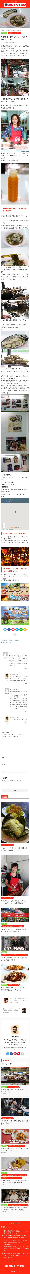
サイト (3, 771)
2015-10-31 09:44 (14, 717)
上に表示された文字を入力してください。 (12, 781)
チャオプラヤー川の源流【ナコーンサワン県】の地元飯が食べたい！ (16, 1236)
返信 (26, 668)
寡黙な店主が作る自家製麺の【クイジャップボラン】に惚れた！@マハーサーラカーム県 (16, 1255)
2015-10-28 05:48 (14, 674)
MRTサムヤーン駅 (7, 642)
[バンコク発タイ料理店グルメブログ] (15, 5)
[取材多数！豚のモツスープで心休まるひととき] (17, 629)
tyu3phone (7, 694)
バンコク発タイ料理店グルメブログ (15, 1261)
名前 (3, 757)
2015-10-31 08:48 (14, 689)
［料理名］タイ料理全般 (13, 640)
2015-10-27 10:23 (13, 653)
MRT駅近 (5, 640)
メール (4, 764)
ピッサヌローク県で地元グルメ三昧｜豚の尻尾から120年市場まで (16, 1241)
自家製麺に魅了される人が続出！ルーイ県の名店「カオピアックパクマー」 (16, 1248)
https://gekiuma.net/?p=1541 (17, 680)
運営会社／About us (15, 1223)
